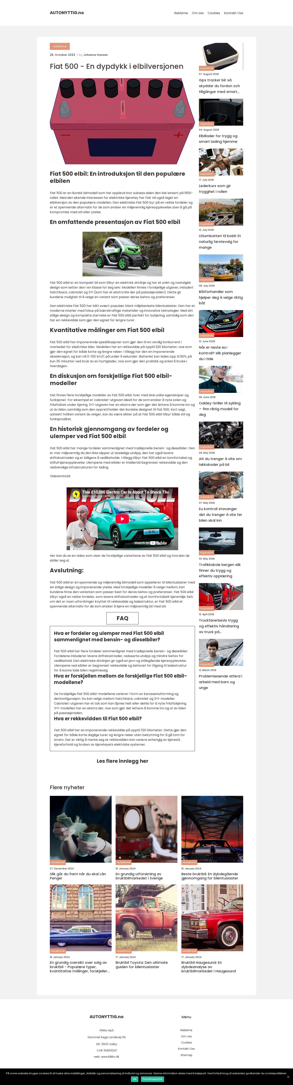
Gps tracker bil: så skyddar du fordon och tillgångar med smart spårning (219, 86)
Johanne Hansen (95, 54)
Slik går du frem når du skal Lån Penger (78, 876)
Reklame (181, 13)
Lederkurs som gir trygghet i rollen (215, 188)
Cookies (214, 13)
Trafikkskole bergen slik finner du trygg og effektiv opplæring (220, 570)
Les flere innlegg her (122, 761)
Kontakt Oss (233, 13)
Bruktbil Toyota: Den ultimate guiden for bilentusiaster (142, 964)
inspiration (206, 68)
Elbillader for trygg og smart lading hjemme (218, 138)
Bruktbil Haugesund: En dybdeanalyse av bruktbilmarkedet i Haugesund (208, 966)
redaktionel (60, 46)
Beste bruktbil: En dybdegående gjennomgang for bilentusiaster (209, 876)
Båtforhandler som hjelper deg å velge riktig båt (221, 297)
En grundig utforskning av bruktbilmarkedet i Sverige (139, 876)
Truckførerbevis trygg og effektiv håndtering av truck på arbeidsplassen (219, 626)
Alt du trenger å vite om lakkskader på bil (220, 461)
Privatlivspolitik (152, 1079)
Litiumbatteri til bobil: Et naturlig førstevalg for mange (220, 241)
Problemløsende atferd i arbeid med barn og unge (220, 682)
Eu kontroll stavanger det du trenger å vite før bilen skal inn (220, 514)
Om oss (198, 13)
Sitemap (186, 1055)
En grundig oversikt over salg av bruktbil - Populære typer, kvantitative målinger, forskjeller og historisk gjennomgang (78, 966)
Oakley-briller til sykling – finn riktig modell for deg (220, 409)
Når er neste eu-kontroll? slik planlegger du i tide (220, 353)
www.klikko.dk (110, 1057)
